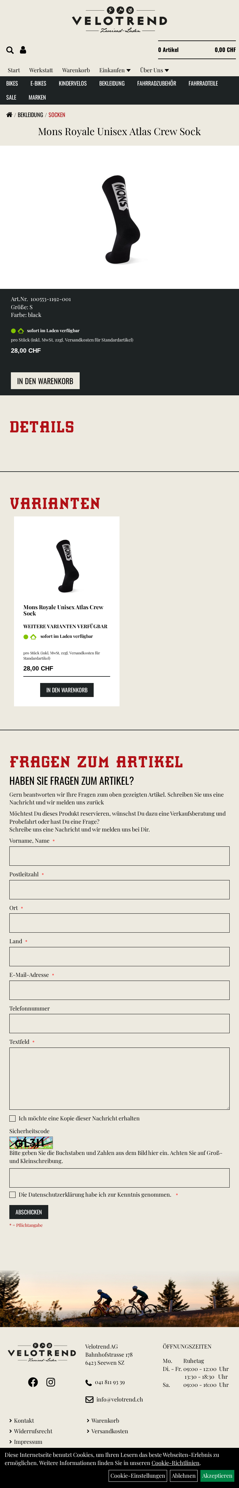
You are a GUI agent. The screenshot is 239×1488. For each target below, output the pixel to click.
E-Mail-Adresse (29, 974)
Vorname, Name (29, 840)
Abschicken (29, 1212)
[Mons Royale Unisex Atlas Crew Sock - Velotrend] (66, 562)
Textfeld (19, 1041)
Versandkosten (109, 1431)
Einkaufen (112, 70)
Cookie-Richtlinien (175, 1463)
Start (14, 70)
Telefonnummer (29, 1008)
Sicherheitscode (29, 1131)
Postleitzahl (24, 874)
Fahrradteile (203, 83)
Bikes (12, 83)
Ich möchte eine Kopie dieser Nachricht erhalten (79, 1118)
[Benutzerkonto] (23, 49)
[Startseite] (9, 115)
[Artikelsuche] (10, 50)
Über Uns (151, 70)
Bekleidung (112, 83)
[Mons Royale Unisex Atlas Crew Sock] (119, 211)
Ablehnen (184, 1475)
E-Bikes (38, 83)
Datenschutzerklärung (56, 1194)
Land (15, 941)
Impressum (28, 1441)
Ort (13, 907)
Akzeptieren (217, 1475)
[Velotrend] (119, 19)
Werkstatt (41, 70)
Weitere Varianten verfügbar (65, 626)
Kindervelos (73, 83)
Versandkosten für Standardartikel (98, 340)
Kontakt (24, 1420)
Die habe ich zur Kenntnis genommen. (96, 1194)
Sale (11, 97)
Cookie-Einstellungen (137, 1475)
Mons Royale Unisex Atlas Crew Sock (119, 131)
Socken (57, 115)
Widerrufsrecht (33, 1431)
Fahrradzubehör (156, 83)
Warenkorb (76, 70)
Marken (37, 97)
